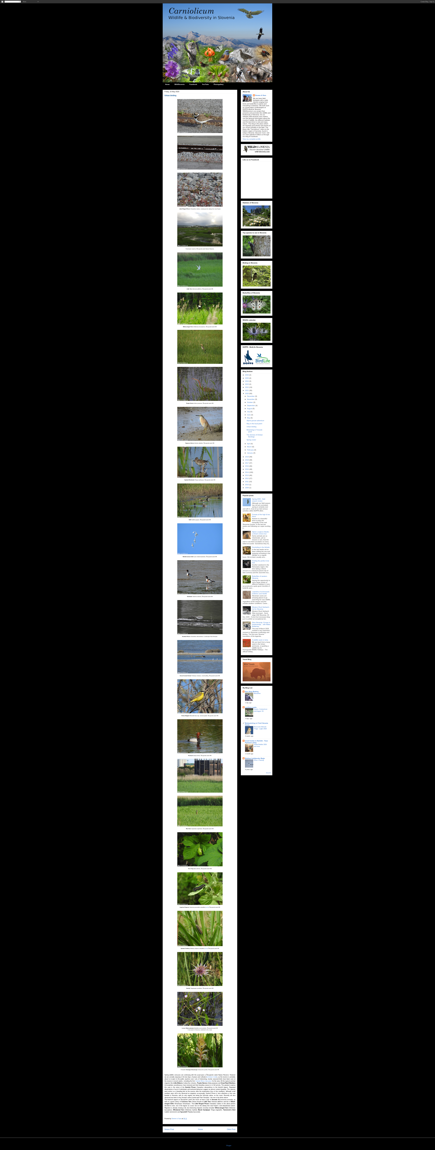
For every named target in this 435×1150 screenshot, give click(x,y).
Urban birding (251, 427)
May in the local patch (254, 424)
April (249, 444)
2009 (247, 488)
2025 (247, 378)
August (250, 408)
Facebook (193, 84)
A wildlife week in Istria (260, 640)
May (249, 418)
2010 (247, 485)
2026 (247, 375)
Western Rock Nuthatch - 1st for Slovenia (261, 608)
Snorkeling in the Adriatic (261, 547)
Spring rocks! (251, 440)
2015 (247, 469)
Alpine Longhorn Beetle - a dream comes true (261, 533)
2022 (247, 387)
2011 (247, 481)
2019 (247, 457)
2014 (247, 472)
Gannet (204, 1081)
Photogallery (219, 84)
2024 (247, 381)
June (249, 415)
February (250, 450)
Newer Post (169, 1129)
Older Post (231, 1129)
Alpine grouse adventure (255, 420)
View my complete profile (252, 139)
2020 (247, 393)
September (251, 405)
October (250, 402)
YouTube (205, 84)
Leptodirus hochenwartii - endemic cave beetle (261, 593)
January (250, 453)
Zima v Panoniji (259, 760)
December (251, 396)
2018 (247, 460)
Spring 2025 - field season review (258, 500)
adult (207, 907)
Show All (268, 772)
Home (167, 84)
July (248, 412)
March (249, 447)
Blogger (228, 1145)
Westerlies (257, 693)
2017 (247, 463)
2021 (247, 390)
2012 (247, 478)
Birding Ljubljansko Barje (255, 758)
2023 (247, 384)
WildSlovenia (179, 84)
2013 (247, 475)
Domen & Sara (260, 95)
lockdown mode (212, 1077)
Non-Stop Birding (252, 691)
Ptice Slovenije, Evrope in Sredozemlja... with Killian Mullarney (261, 624)
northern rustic (251, 707)
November (251, 399)
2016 (247, 466)
